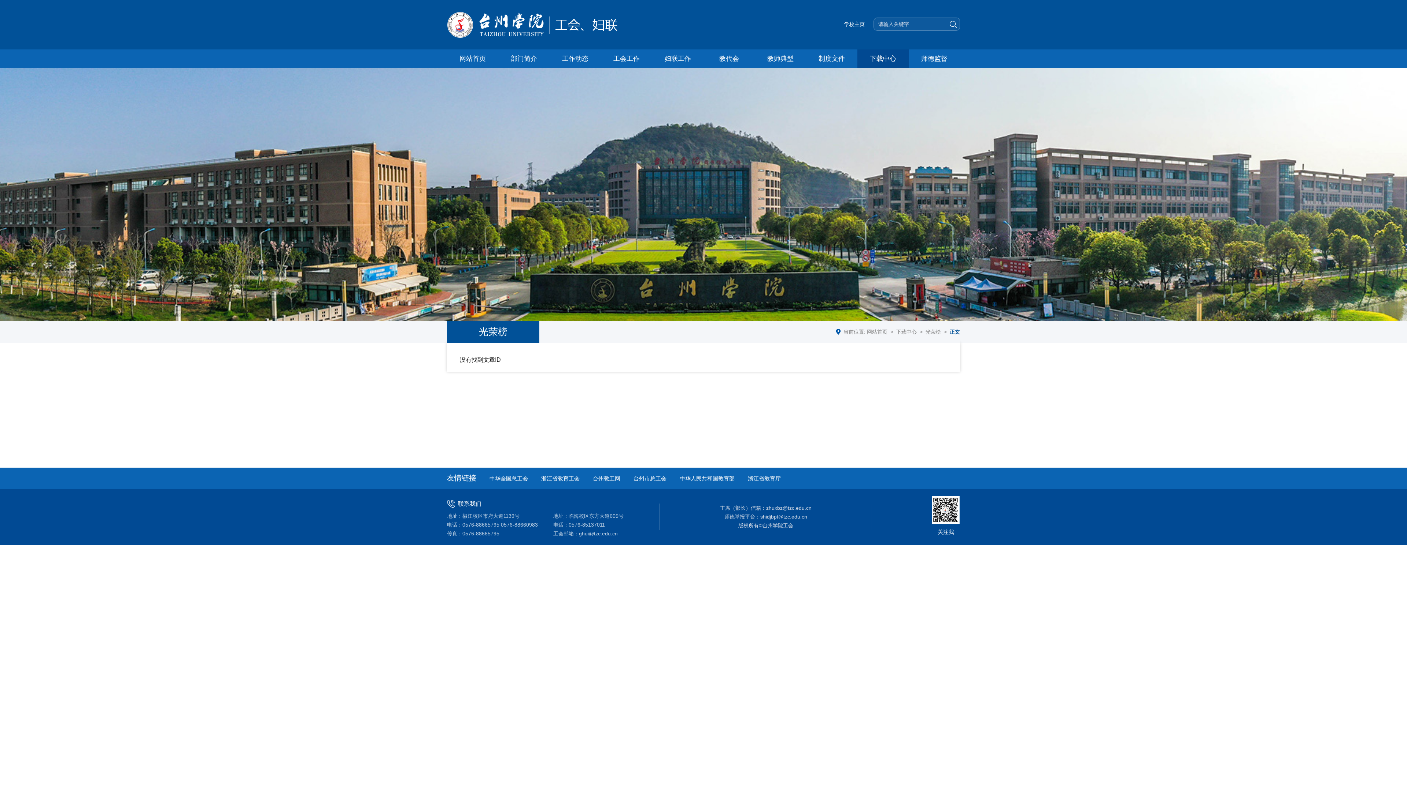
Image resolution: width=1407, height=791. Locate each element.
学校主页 (854, 24)
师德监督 (934, 58)
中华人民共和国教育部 (707, 478)
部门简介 (524, 58)
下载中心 (883, 58)
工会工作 (626, 58)
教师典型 (780, 58)
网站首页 (472, 58)
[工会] (536, 24)
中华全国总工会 (509, 478)
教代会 (729, 58)
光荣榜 (933, 332)
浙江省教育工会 (560, 478)
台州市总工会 (650, 478)
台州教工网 (606, 478)
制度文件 (832, 58)
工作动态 (575, 58)
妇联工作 (678, 58)
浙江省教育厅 (764, 478)
